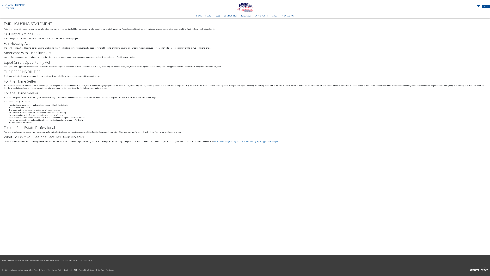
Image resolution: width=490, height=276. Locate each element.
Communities (230, 16)
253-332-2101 (88, 260)
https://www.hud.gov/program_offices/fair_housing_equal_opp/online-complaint (247, 141)
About (275, 16)
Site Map (101, 270)
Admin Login (110, 270)
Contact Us (288, 16)
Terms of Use (45, 270)
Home (199, 16)
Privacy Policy (57, 270)
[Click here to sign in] (478, 6)
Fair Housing (68, 270)
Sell (218, 16)
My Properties (261, 16)
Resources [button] (246, 16)
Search (208, 16)
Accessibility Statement (87, 270)
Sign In (485, 6)
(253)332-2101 (8, 8)
